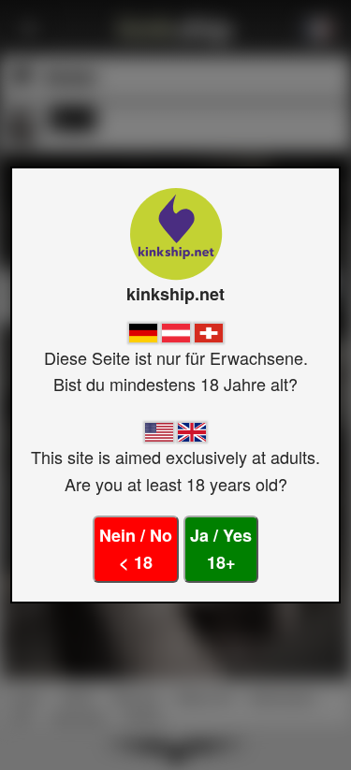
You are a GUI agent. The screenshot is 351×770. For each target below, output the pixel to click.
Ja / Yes (221, 548)
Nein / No (135, 548)
